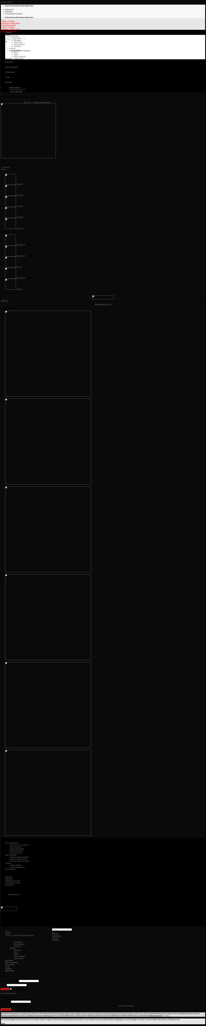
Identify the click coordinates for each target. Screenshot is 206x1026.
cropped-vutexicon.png (41, 102)
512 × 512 (27, 102)
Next (4, 169)
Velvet (16, 54)
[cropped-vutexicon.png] (28, 157)
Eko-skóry (9, 62)
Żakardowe (18, 42)
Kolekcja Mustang (16, 851)
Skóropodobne (19, 44)
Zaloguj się (5, 989)
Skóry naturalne (11, 67)
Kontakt (8, 82)
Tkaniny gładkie (15, 865)
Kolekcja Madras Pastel (18, 859)
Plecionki (17, 38)
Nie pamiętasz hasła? (8, 993)
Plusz (16, 52)
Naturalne (17, 50)
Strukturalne (14, 36)
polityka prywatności (126, 1006)
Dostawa (8, 11)
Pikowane (17, 40)
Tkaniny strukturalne (17, 867)
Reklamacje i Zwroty (12, 881)
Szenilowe (17, 46)
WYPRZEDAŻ (10, 869)
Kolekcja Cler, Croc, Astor (18, 845)
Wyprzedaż (9, 72)
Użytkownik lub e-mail (10, 981)
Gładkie (12, 48)
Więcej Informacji (155, 1015)
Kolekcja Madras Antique (18, 857)
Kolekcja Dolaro (15, 847)
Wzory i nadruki (19, 56)
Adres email (6, 1001)
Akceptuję (166, 1015)
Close (3, 1023)
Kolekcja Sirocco (15, 853)
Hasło (3, 985)
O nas (7, 77)
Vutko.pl (4, 301)
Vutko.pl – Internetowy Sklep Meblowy (19, 935)
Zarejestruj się (6, 1009)
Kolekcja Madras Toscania (19, 861)
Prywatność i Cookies (13, 13)
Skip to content (6, 2)
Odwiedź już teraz (103, 304)
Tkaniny (8, 32)
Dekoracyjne (18, 58)
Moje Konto (9, 885)
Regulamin (9, 9)
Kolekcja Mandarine (16, 849)
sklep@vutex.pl (14, 894)
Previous (5, 167)
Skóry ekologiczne (12, 843)
